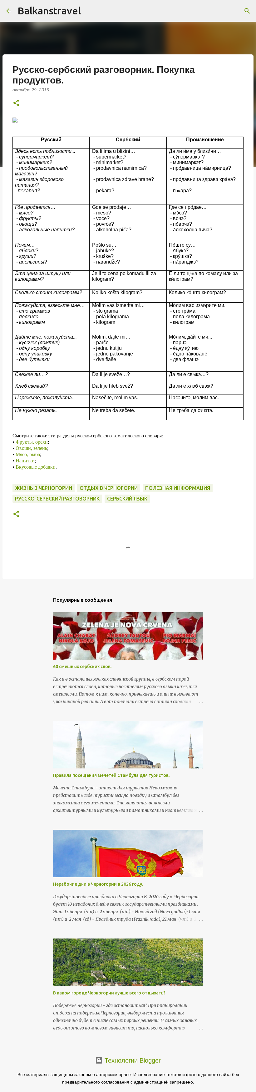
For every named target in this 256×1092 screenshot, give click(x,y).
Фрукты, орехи (32, 442)
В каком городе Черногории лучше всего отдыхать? (109, 992)
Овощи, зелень (31, 448)
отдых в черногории (109, 488)
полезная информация (177, 488)
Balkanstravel (49, 10)
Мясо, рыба (28, 454)
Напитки (25, 460)
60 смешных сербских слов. (82, 666)
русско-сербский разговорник (57, 498)
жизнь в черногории (43, 488)
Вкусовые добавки (36, 467)
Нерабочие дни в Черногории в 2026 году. (98, 884)
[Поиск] (247, 10)
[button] (16, 103)
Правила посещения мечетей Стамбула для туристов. (111, 775)
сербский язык (127, 498)
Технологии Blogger (132, 1060)
